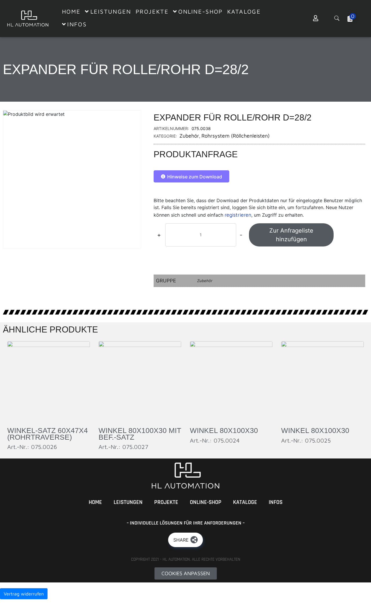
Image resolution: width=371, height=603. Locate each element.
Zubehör (189, 136)
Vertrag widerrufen (24, 593)
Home (95, 502)
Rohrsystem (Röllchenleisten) (235, 136)
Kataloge (245, 502)
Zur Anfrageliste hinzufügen (291, 235)
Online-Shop (205, 502)
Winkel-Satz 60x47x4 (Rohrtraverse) (47, 433)
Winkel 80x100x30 (224, 430)
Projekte (166, 502)
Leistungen (128, 502)
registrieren (238, 215)
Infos (276, 502)
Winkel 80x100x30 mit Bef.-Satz (140, 433)
